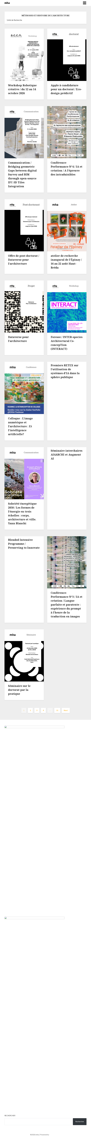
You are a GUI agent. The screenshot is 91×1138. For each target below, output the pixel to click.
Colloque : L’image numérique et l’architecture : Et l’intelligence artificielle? (20, 426)
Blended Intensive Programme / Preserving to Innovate (24, 543)
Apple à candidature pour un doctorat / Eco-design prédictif (66, 89)
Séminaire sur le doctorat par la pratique (19, 689)
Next (66, 710)
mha (7, 2)
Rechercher (10, 1115)
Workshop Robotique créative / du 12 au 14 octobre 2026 (22, 89)
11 (57, 710)
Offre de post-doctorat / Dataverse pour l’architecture (23, 259)
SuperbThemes (55, 1135)
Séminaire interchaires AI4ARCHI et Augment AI (66, 454)
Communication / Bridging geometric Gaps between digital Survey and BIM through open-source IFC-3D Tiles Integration (22, 174)
